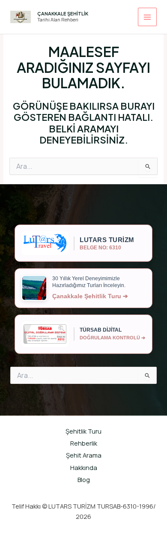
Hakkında (83, 467)
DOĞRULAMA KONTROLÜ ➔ (112, 337)
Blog (84, 479)
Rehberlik (83, 443)
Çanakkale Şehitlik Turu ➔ (90, 296)
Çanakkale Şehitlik (62, 13)
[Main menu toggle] (147, 17)
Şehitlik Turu (83, 431)
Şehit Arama (83, 455)
